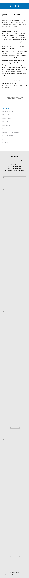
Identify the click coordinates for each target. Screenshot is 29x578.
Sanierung (5, 128)
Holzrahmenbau (7, 118)
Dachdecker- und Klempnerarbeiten (11, 132)
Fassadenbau (6, 125)
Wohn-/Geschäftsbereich (9, 111)
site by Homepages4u (14, 572)
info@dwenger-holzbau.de (16, 170)
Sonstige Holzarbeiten (8, 139)
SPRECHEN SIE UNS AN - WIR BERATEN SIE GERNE (15, 98)
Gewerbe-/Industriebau (8, 114)
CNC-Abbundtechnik (8, 135)
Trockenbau (6, 142)
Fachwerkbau (6, 121)
